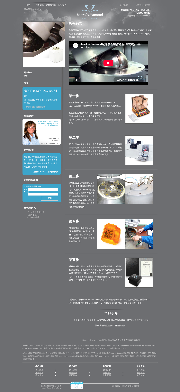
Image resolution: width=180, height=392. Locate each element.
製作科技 (39, 373)
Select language (143, 5)
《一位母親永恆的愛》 (36, 212)
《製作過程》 (33, 215)
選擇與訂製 (51, 5)
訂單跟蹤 (124, 5)
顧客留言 (141, 373)
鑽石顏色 (73, 375)
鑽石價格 (107, 373)
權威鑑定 (39, 375)
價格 (28, 5)
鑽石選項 (73, 370)
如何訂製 (107, 370)
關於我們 (62, 5)
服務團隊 (141, 370)
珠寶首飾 (73, 373)
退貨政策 (135, 386)
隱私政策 (126, 386)
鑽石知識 (40, 5)
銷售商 (108, 325)
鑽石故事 (39, 370)
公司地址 (141, 375)
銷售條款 (116, 386)
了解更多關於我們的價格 (35, 107)
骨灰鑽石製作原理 (140, 320)
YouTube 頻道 (33, 217)
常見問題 (107, 375)
